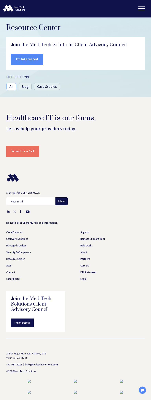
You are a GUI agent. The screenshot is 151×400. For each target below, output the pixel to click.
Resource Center (15, 259)
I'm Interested (27, 59)
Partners (85, 259)
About (83, 252)
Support (84, 232)
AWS (8, 265)
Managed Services (16, 245)
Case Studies (47, 86)
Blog (25, 86)
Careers (84, 265)
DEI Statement (88, 272)
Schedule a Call (22, 151)
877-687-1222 (14, 364)
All (11, 86)
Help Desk (86, 245)
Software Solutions (17, 239)
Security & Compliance (18, 252)
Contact (10, 272)
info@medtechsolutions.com (41, 364)
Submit (61, 201)
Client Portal (13, 279)
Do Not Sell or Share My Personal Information (32, 222)
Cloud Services (14, 232)
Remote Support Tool (92, 239)
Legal (83, 279)
